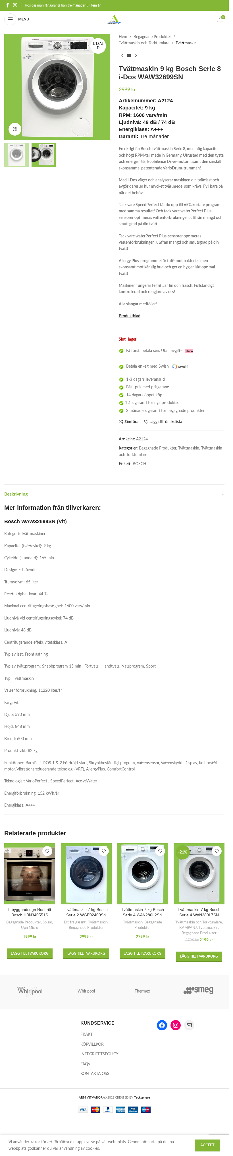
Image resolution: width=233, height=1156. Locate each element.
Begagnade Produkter (152, 37)
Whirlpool (86, 991)
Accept (207, 1145)
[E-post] (189, 1025)
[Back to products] (129, 55)
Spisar (47, 922)
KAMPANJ (188, 928)
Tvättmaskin (186, 43)
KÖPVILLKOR (92, 1045)
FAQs (85, 1064)
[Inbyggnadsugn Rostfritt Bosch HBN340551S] (29, 873)
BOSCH (139, 464)
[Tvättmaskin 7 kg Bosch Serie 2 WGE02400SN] (86, 873)
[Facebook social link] (7, 5)
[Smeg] (198, 991)
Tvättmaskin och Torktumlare (144, 43)
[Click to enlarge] (15, 129)
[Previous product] (122, 55)
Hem (123, 37)
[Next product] (135, 55)
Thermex (142, 991)
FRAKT (86, 1035)
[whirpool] (30, 991)
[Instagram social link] (15, 5)
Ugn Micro (29, 928)
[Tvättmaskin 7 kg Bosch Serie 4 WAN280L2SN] (142, 873)
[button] (30, 953)
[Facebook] (162, 1025)
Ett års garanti (75, 922)
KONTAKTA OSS (94, 1074)
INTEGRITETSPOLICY (99, 1054)
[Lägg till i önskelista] (47, 851)
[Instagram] (175, 1025)
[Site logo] (114, 19)
